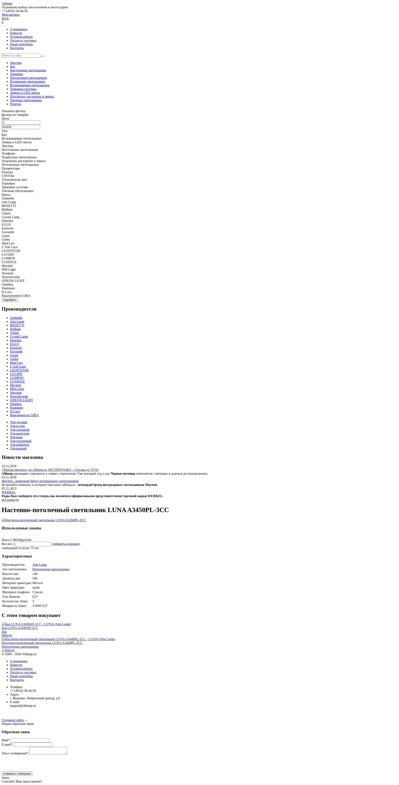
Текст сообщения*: (15, 753)
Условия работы (21, 36)
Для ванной (18, 448)
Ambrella (16, 317)
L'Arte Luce (18, 366)
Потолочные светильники (28, 77)
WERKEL (9, 492)
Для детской (18, 422)
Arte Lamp (17, 321)
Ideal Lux (16, 362)
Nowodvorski (19, 396)
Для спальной (20, 429)
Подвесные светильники (27, 81)
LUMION (16, 377)
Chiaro (14, 332)
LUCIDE (16, 374)
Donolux (16, 340)
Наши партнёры (21, 44)
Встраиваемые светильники (30, 85)
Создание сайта (13, 720)
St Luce (15, 411)
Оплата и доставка (23, 40)
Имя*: (6, 740)
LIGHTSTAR (19, 370)
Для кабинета (19, 444)
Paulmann (16, 407)
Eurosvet (16, 347)
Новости (16, 33)
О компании (18, 29)
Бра (12, 66)
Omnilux (16, 404)
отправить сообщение (17, 773)
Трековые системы (23, 89)
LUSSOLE (17, 381)
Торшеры (16, 74)
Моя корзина (11, 18)
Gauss (14, 355)
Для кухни (17, 426)
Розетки (15, 104)
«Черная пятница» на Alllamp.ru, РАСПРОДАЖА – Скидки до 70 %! (50, 470)
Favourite (16, 351)
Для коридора (19, 433)
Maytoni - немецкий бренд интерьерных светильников (40, 481)
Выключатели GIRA (24, 415)
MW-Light (17, 389)
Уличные (16, 437)
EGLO (14, 344)
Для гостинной (20, 441)
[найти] (42, 56)
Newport (16, 392)
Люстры (16, 62)
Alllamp (7, 3)
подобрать (9, 299)
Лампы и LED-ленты (25, 92)
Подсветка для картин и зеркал (32, 96)
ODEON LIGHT (21, 400)
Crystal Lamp (19, 336)
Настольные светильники (28, 70)
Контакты (17, 48)
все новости (10, 499)
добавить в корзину (66, 544)
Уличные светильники (26, 100)
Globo (14, 359)
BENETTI (17, 325)
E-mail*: (7, 744)
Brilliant (15, 329)
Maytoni (15, 385)
